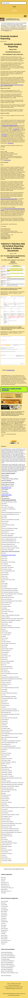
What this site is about (16, 983)
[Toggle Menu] (25, 16)
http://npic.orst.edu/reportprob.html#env (9, 198)
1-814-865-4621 (10, 143)
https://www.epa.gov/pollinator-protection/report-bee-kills (12, 85)
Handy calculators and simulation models (14, 986)
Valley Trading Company (8, 554)
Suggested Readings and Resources (14, 988)
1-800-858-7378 (16, 129)
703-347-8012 (4, 135)
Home (8, 983)
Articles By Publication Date (14, 985)
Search (14, 6)
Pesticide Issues (11, 370)
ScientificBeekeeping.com (12, 19)
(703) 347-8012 (7, 160)
